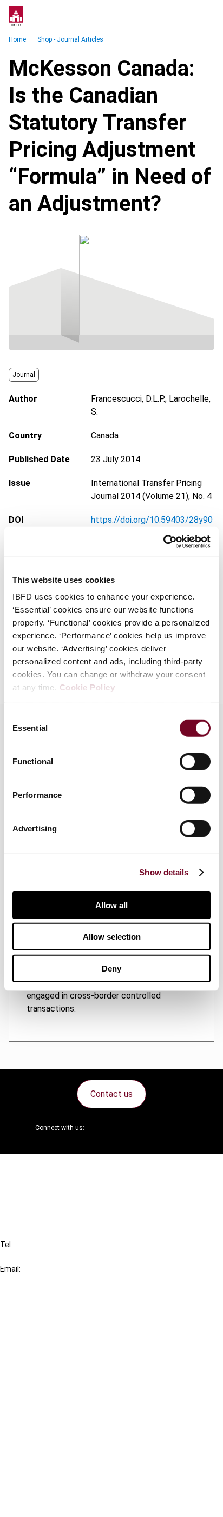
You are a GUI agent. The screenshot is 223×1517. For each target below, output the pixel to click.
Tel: (6, 1244)
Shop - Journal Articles (70, 39)
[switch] (195, 761)
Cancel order (46, 1168)
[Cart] (182, 17)
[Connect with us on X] (101, 1127)
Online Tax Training (57, 1354)
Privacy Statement (58, 1443)
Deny (111, 968)
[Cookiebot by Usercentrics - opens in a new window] (163, 542)
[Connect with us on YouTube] (153, 1127)
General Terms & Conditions (74, 1424)
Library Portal (47, 1374)
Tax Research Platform (66, 1335)
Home (17, 39)
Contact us (111, 1094)
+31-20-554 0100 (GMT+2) (52, 1257)
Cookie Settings (52, 1482)
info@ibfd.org (25, 1281)
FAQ (29, 1188)
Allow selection (112, 936)
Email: (10, 1269)
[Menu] (203, 17)
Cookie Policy (87, 687)
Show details (163, 872)
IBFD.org (38, 1315)
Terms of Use (48, 1501)
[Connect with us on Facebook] (179, 1127)
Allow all (111, 904)
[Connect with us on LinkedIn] (127, 1127)
